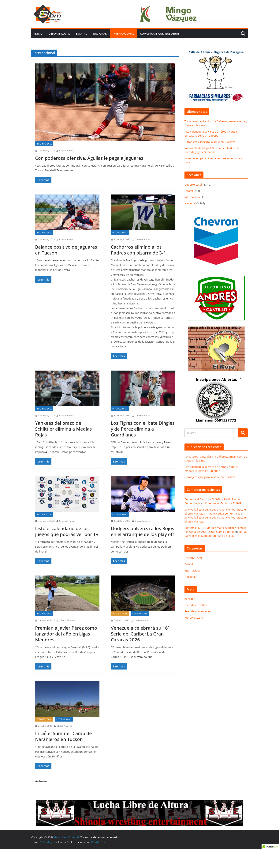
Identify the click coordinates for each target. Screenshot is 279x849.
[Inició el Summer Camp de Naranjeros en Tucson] (67, 699)
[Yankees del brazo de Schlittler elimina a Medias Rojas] (67, 388)
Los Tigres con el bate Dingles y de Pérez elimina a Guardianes (143, 429)
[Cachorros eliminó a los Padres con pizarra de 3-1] (143, 212)
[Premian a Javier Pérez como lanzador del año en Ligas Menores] (67, 593)
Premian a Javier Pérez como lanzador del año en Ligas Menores (66, 634)
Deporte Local (59, 33)
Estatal (81, 33)
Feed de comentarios (197, 611)
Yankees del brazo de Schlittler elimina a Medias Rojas (63, 429)
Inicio (38, 33)
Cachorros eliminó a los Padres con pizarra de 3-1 (138, 250)
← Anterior (39, 781)
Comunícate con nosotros (160, 33)
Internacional (123, 33)
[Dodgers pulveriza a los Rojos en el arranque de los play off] (143, 494)
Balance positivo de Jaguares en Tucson (66, 250)
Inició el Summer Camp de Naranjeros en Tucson (63, 736)
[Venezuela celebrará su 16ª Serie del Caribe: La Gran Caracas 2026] (143, 593)
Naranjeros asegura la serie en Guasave (209, 142)
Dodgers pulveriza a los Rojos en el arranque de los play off (142, 531)
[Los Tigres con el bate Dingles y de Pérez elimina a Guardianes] (143, 388)
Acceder (189, 599)
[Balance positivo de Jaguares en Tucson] (67, 212)
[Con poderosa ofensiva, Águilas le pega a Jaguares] (105, 102)
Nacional (100, 33)
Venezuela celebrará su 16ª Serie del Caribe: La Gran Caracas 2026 (140, 634)
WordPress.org (193, 617)
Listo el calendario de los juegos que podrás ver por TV (67, 531)
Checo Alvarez (66, 150)
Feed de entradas (195, 605)
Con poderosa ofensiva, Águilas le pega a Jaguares (89, 158)
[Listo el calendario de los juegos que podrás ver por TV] (67, 494)
